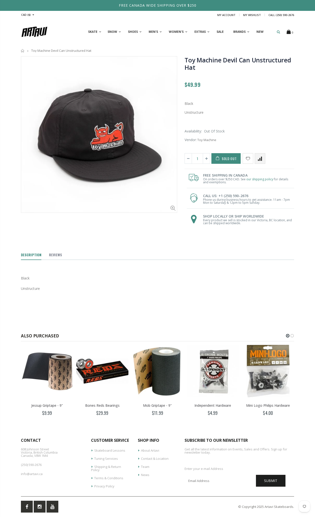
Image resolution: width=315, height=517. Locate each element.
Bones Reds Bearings (102, 405)
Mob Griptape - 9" (157, 405)
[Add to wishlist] (248, 158)
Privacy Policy (104, 486)
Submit (270, 480)
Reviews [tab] (55, 254)
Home (23, 50)
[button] (287, 336)
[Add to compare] (260, 158)
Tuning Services (106, 458)
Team (145, 466)
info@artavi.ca (32, 474)
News (145, 475)
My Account (226, 15)
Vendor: (191, 139)
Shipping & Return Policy (106, 468)
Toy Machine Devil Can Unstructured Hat (238, 64)
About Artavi (150, 450)
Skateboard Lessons (109, 450)
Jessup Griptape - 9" (47, 405)
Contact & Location (155, 458)
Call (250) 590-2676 (281, 15)
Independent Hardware (212, 405)
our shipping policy (259, 179)
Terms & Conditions (108, 478)
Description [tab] (31, 254)
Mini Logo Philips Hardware (268, 405)
